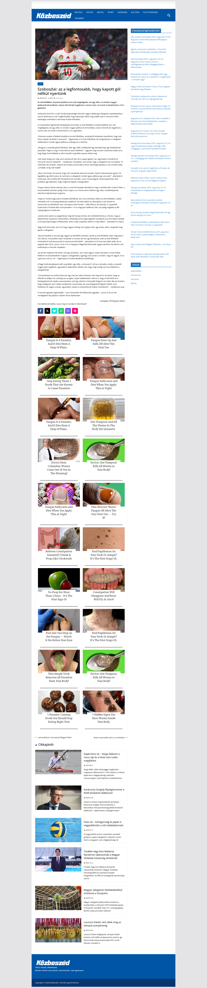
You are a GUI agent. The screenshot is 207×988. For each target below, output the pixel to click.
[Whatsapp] (61, 311)
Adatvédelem (136, 271)
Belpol (100, 12)
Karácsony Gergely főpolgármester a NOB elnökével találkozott (104, 791)
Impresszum (136, 275)
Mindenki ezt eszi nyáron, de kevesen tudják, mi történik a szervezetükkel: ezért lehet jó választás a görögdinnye (151, 109)
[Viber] (68, 311)
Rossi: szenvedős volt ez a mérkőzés (109, 737)
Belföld (79, 12)
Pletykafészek (150, 12)
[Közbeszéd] (54, 15)
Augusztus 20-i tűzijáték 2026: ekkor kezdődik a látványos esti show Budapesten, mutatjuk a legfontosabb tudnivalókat (150, 121)
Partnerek (135, 279)
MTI (51, 98)
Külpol (89, 12)
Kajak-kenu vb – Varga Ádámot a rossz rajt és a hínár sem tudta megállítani (102, 757)
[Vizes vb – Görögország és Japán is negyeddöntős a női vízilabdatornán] (58, 819)
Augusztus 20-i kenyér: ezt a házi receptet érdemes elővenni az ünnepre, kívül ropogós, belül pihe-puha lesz (149, 133)
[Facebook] (40, 311)
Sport (111, 12)
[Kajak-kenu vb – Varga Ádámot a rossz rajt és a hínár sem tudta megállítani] (58, 751)
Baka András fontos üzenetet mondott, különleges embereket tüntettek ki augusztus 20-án (151, 203)
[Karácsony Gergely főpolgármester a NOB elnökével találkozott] (58, 787)
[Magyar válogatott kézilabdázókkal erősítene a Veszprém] (58, 887)
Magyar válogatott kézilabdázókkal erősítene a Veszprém (103, 891)
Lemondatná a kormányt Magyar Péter (55, 737)
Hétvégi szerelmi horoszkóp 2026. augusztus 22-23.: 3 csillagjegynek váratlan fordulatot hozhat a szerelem (151, 158)
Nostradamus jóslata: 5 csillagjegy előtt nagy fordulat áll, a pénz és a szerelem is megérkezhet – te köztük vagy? (151, 77)
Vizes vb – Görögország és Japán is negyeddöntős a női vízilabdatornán (103, 823)
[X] (47, 311)
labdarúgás (59, 98)
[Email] (75, 311)
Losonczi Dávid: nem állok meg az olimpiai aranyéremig (102, 924)
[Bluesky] (54, 311)
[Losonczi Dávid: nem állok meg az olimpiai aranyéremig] (58, 919)
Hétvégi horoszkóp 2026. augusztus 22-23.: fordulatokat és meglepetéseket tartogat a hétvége (149, 190)
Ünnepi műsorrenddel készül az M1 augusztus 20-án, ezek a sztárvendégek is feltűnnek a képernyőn (150, 234)
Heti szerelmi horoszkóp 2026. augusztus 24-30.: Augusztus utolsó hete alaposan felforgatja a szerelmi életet (151, 39)
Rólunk (134, 283)
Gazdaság (122, 12)
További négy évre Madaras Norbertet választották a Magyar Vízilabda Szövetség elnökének (102, 855)
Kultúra (135, 12)
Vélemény (79, 18)
